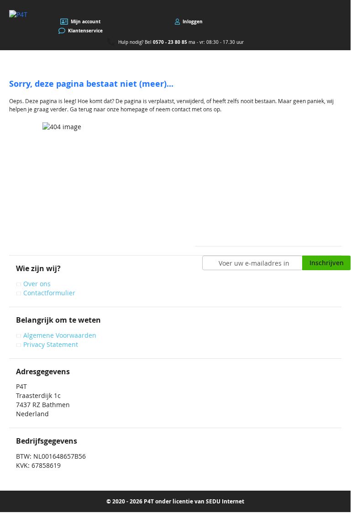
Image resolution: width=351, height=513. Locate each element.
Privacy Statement (50, 344)
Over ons (37, 283)
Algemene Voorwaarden (59, 335)
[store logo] (18, 14)
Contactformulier (49, 292)
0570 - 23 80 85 (170, 42)
